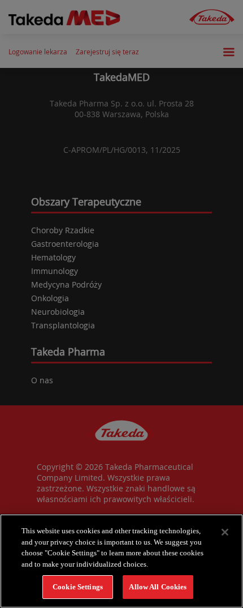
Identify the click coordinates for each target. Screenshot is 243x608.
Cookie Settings (78, 587)
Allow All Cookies (157, 587)
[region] (121, 561)
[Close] (224, 532)
